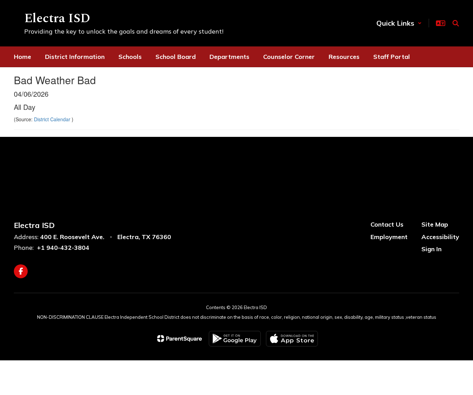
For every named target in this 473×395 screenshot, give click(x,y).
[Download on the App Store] (292, 338)
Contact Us (387, 224)
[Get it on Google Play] (235, 338)
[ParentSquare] (179, 338)
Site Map (434, 224)
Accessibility (440, 237)
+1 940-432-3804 (63, 248)
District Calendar (53, 119)
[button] (399, 23)
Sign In (431, 249)
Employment (389, 237)
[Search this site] (455, 23)
